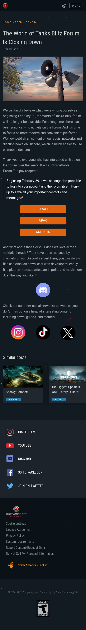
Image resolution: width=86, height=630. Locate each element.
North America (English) (33, 565)
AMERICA (43, 232)
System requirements (20, 541)
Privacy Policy (15, 535)
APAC (43, 220)
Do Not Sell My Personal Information (30, 553)
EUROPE (43, 209)
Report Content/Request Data (25, 547)
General (32, 22)
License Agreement (19, 529)
